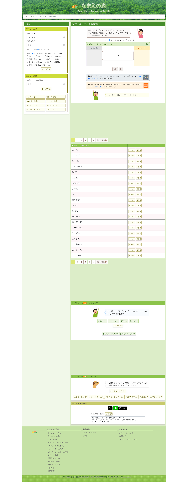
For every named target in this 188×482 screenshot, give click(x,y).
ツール (131, 150)
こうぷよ (76, 161)
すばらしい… (41, 59)
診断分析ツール (54, 461)
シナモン (76, 216)
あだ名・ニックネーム (39, 16)
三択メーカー (98, 87)
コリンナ (76, 200)
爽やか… (60, 56)
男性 (35, 49)
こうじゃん (77, 250)
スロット (131, 40)
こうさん (76, 239)
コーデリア (77, 222)
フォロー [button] (124, 408)
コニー (75, 194)
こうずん (76, 233)
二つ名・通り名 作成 (56, 446)
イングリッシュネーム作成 (58, 452)
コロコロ (76, 183)
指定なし (48, 49)
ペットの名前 (53, 439)
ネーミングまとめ (54, 433)
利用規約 (122, 436)
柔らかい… (50, 56)
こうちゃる (77, 244)
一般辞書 (51, 468)
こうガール (77, 166)
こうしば (76, 155)
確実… (31, 65)
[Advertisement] (46, 150)
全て (35, 53)
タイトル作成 (53, 455)
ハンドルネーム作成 (55, 449)
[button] (35, 97)
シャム (75, 189)
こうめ (75, 150)
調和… (38, 65)
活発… (31, 59)
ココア (75, 205)
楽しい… (41, 56)
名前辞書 (51, 471)
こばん (75, 211)
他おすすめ (101, 140)
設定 (85, 436)
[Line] (115, 408)
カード (113, 40)
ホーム (26, 16)
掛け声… (49, 62)
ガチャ (121, 40)
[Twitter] (110, 408)
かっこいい (52, 53)
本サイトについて (126, 433)
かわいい (42, 53)
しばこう (76, 172)
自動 (115, 69)
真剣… (57, 62)
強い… (59, 59)
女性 (40, 49)
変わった (32, 56)
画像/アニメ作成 (54, 465)
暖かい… (51, 59)
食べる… (32, 62)
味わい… (41, 62)
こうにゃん (77, 255)
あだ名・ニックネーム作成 (58, 442)
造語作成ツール (54, 458)
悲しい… (46, 65)
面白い (61, 53)
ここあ (75, 178)
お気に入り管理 (89, 432)
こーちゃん (77, 228)
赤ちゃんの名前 (54, 436)
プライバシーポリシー (128, 439)
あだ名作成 (46, 69)
